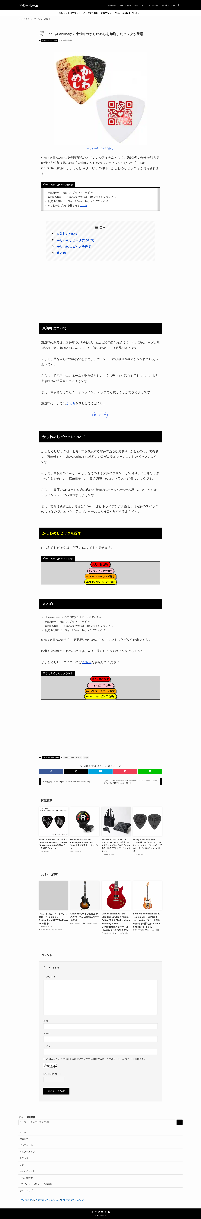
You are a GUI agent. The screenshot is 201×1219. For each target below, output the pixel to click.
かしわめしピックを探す (100, 148)
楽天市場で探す (100, 564)
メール (46, 1033)
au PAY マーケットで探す (100, 576)
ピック (78, 758)
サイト (46, 1046)
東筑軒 (86, 758)
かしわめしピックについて (75, 240)
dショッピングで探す (100, 571)
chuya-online (69, 758)
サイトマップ (26, 1190)
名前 (45, 1020)
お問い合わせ (26, 1177)
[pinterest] (99, 1212)
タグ (22, 1165)
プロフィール (26, 1145)
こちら (83, 205)
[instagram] (95, 1212)
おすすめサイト (27, 1171)
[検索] (180, 1122)
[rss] (105, 1212)
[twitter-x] (92, 1212)
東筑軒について (67, 234)
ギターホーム (28, 5)
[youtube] (102, 1212)
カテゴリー (25, 1158)
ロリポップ (100, 415)
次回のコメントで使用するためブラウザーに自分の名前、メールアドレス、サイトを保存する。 (96, 1058)
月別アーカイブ (27, 1152)
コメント (49, 977)
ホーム (23, 1132)
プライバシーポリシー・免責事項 (36, 1184)
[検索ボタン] (180, 5)
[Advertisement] (100, 290)
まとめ (61, 252)
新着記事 (24, 1139)
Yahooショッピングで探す (100, 581)
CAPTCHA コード (52, 1074)
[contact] (108, 1212)
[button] (51, 771)
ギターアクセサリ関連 (49, 40)
